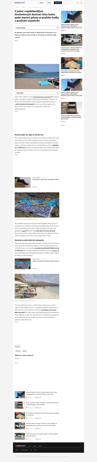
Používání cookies (24, 449)
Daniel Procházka (20, 27)
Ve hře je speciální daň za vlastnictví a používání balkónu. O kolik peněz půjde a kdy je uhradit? (42, 403)
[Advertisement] (37, 51)
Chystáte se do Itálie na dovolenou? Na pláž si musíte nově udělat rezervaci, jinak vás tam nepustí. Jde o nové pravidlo (46, 261)
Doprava (41, 2)
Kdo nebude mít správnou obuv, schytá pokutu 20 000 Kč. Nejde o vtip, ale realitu (46, 179)
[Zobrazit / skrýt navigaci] (81, 3)
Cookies (16, 449)
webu (24, 231)
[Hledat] (78, 3)
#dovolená (18, 351)
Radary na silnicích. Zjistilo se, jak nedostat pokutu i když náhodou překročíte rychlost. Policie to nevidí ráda (41, 393)
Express (54, 250)
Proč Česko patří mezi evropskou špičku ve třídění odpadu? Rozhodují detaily (42, 435)
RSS (31, 449)
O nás (29, 446)
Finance (49, 2)
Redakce (34, 446)
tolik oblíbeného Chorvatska (42, 97)
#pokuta (24, 351)
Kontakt (40, 446)
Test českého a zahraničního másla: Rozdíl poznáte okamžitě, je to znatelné (42, 414)
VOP (35, 449)
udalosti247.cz (17, 7)
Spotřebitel (58, 2)
